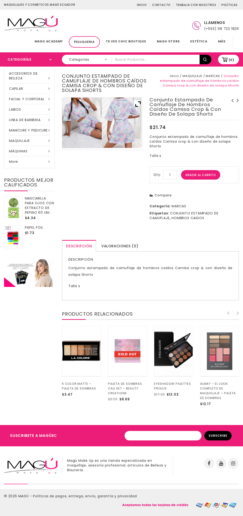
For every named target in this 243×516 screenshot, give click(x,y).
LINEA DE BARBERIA (25, 120)
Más (222, 41)
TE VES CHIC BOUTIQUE (126, 41)
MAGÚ (24, 496)
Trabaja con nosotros (196, 5)
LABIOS (15, 109)
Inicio (142, 5)
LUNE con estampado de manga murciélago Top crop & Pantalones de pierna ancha (231, 107)
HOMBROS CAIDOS (188, 218)
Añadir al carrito (200, 175)
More (13, 161)
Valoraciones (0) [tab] (120, 246)
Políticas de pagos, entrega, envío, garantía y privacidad (85, 496)
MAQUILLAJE (19, 140)
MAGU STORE (168, 41)
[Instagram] (233, 463)
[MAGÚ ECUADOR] (31, 23)
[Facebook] (209, 463)
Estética (198, 41)
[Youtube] (221, 463)
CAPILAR (16, 88)
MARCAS (213, 76)
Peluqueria (84, 42)
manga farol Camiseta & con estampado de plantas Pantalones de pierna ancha (236, 107)
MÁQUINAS (18, 151)
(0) (231, 60)
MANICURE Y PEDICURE (28, 130)
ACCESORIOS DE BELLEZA (23, 76)
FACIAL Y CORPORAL (27, 99)
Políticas (229, 5)
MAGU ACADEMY (49, 41)
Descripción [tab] (79, 246)
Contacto (161, 5)
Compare (163, 195)
